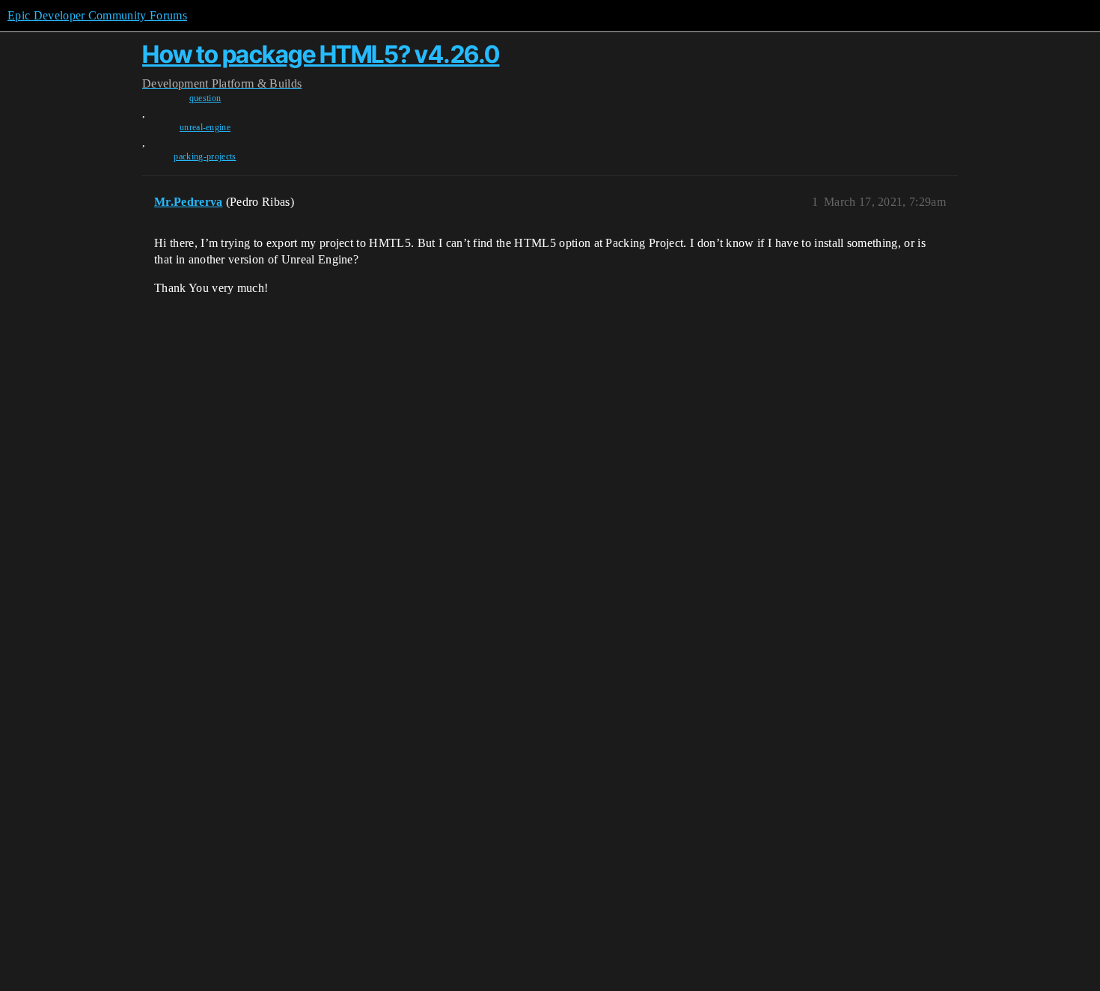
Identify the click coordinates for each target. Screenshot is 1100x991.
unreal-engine (205, 127)
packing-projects (205, 156)
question (205, 98)
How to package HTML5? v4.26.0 (321, 54)
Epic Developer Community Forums (97, 15)
